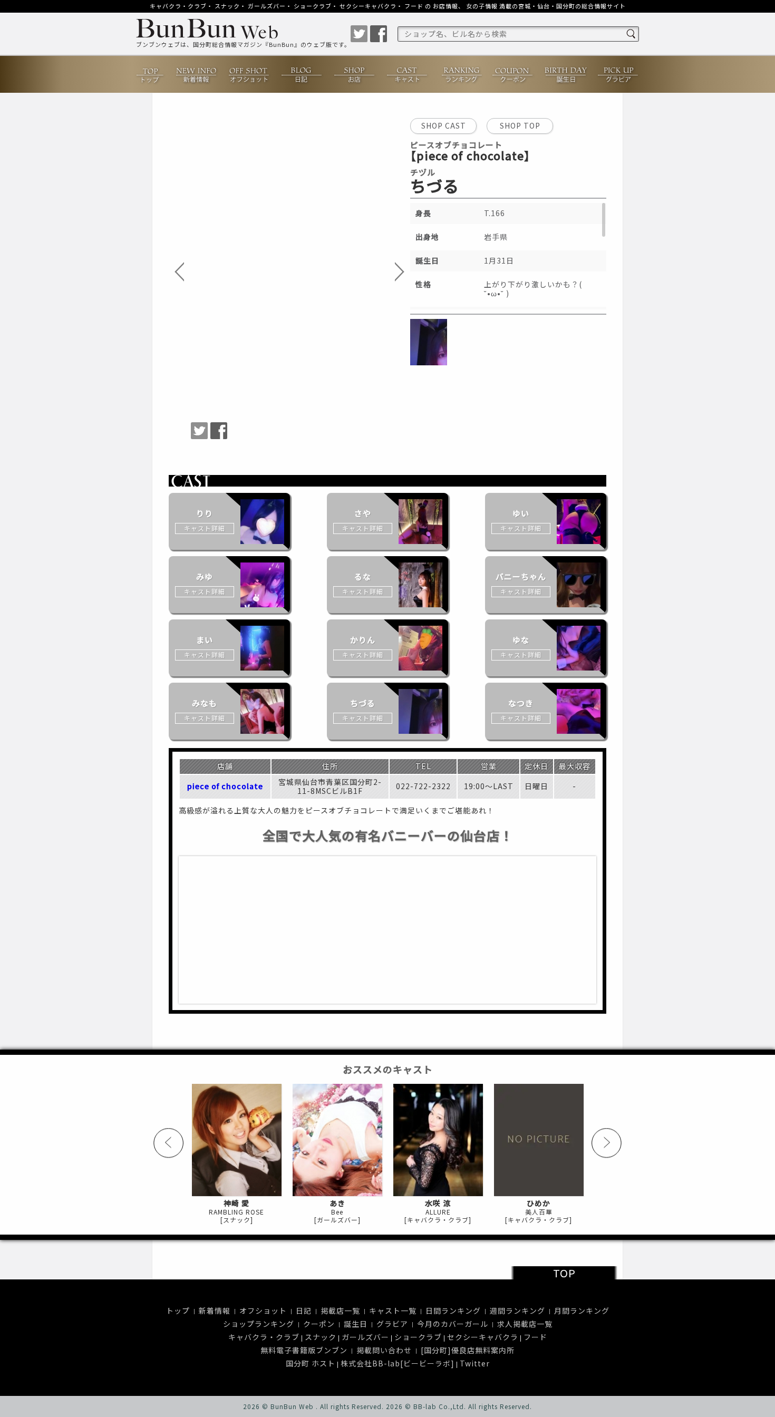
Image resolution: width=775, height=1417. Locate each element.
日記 (302, 74)
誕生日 (566, 74)
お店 (355, 74)
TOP (564, 1272)
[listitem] (229, 521)
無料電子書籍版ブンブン (303, 1350)
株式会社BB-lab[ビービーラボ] (397, 1363)
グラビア (618, 74)
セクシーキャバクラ (368, 6)
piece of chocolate (225, 786)
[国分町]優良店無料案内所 (468, 1350)
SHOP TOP (520, 125)
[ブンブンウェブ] (243, 30)
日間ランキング (453, 1310)
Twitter (475, 1363)
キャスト (407, 74)
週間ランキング (517, 1310)
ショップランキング (258, 1323)
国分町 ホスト (310, 1363)
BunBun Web (292, 1406)
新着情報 (197, 74)
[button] (180, 272)
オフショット (249, 74)
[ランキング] (460, 74)
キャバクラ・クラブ (178, 6)
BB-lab (425, 1406)
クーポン (513, 74)
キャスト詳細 (204, 527)
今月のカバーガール (452, 1323)
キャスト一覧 (392, 1310)
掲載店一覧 (340, 1310)
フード (413, 6)
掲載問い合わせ (384, 1350)
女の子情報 (482, 6)
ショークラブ (313, 6)
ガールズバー (267, 6)
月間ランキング (581, 1310)
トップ (150, 74)
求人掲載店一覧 (525, 1323)
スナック (227, 6)
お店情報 (445, 6)
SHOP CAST (443, 125)
